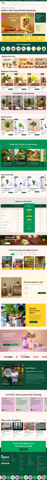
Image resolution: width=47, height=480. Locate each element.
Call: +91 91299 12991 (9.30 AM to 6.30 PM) (41, 469)
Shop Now (7, 243)
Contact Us (29, 457)
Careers (29, 458)
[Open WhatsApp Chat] (45, 476)
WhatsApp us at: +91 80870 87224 (41, 467)
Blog (20, 466)
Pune (25, 254)
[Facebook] (2, 463)
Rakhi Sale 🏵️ (21, 456)
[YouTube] (5, 463)
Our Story (29, 456)
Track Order (38, 462)
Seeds (12, 457)
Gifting (21, 463)
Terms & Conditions (3, 473)
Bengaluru (21, 254)
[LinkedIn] (7, 463)
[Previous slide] (2, 156)
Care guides (38, 458)
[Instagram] (3, 463)
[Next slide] (44, 156)
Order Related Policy (39, 463)
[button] (45, 81)
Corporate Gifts (22, 465)
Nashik (30, 254)
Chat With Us (23, 449)
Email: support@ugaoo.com (40, 470)
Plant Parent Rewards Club (31, 464)
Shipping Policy (9, 473)
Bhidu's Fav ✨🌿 (22, 462)
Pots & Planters (14, 458)
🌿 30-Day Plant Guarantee (40, 456)
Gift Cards (21, 464)
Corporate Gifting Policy (40, 464)
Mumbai (17, 254)
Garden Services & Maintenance (30, 462)
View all (45, 117)
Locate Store (21, 470)
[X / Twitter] (8, 463)
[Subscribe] (8, 460)
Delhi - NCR (12, 254)
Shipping (38, 457)
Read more (3, 436)
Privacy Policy (14, 473)
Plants (12, 456)
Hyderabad (34, 254)
